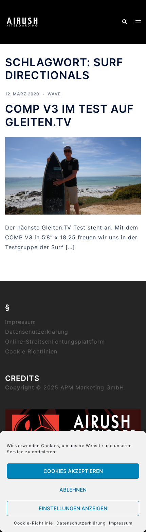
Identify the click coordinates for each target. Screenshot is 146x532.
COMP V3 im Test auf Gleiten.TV (69, 115)
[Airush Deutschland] (22, 21)
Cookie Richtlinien (31, 351)
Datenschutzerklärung (81, 523)
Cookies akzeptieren (73, 471)
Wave (54, 93)
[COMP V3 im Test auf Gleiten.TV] (73, 175)
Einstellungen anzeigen (73, 508)
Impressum (120, 523)
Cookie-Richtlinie (33, 523)
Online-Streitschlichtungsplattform (55, 341)
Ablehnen (73, 490)
